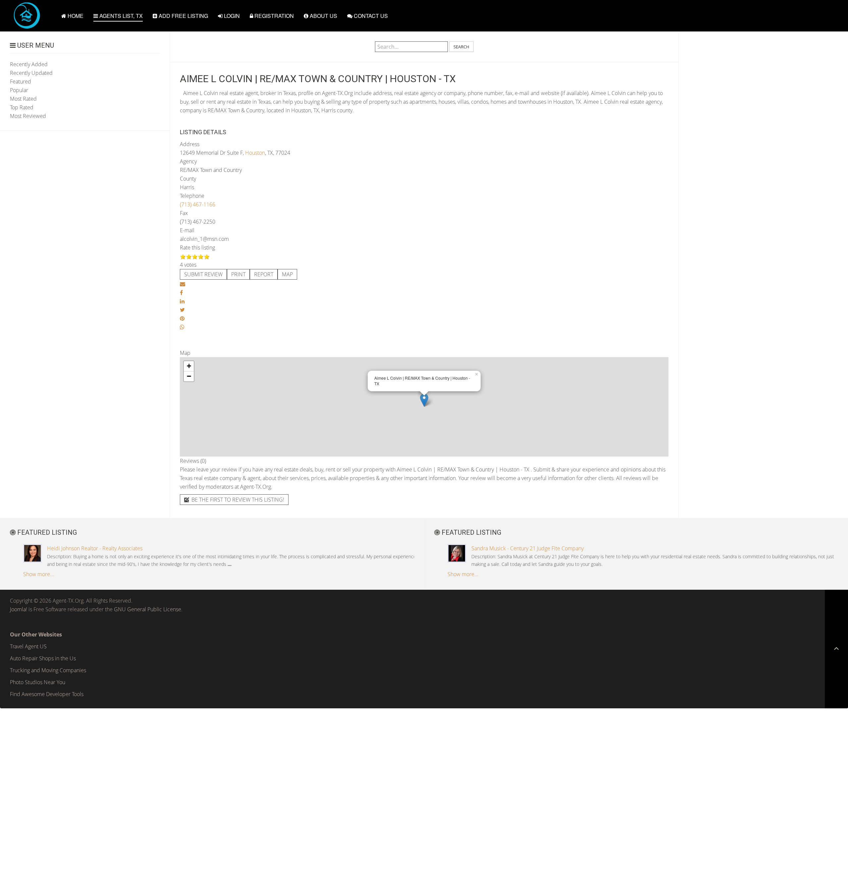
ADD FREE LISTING (182, 16)
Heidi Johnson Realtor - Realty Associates (94, 548)
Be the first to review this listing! (237, 499)
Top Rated (21, 107)
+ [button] (189, 366)
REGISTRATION (273, 16)
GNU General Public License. (148, 609)
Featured (20, 81)
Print (238, 274)
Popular (19, 90)
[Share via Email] (182, 284)
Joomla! (18, 609)
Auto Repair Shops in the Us (43, 658)
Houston (255, 152)
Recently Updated (31, 73)
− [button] (189, 376)
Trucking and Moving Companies (48, 670)
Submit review (203, 274)
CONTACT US (370, 16)
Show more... (38, 574)
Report (263, 274)
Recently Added (29, 64)
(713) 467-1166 (197, 204)
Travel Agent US (28, 646)
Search (461, 47)
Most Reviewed (28, 116)
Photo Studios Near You (37, 682)
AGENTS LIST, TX (120, 16)
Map (287, 274)
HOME (74, 16)
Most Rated (23, 98)
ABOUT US (322, 16)
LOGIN (231, 16)
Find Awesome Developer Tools (46, 694)
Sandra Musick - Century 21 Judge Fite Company (527, 548)
